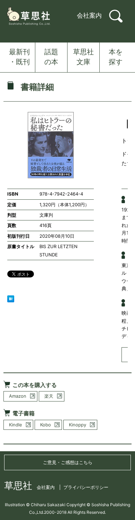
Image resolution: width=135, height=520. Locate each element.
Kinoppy (77, 424)
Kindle (15, 424)
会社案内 (89, 15)
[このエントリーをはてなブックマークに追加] (10, 298)
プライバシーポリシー (85, 487)
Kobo (45, 424)
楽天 (48, 396)
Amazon (17, 396)
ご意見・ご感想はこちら (67, 462)
